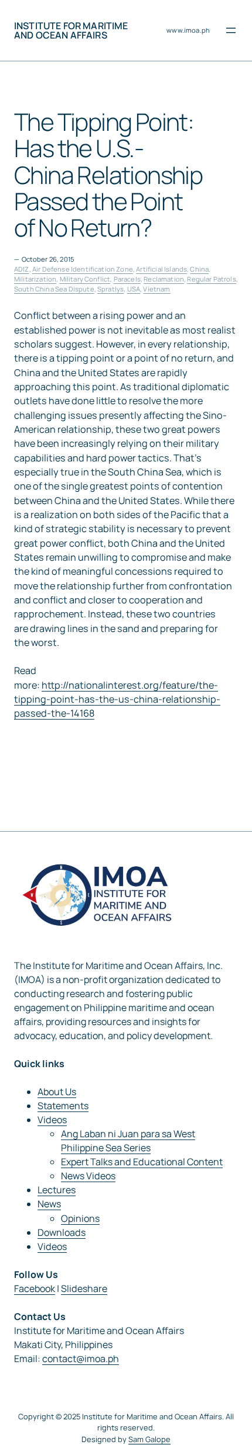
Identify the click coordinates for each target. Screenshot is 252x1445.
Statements (63, 1105)
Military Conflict (85, 279)
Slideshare (84, 1288)
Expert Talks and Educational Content (142, 1161)
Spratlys (110, 288)
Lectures (57, 1189)
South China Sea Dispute (54, 288)
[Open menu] (231, 30)
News (49, 1203)
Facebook (34, 1288)
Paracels (127, 279)
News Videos (88, 1175)
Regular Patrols (211, 279)
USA (133, 288)
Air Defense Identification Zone (82, 269)
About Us (57, 1091)
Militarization (35, 279)
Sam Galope (149, 1439)
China (199, 269)
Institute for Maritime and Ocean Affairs (71, 30)
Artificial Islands (161, 269)
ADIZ (21, 269)
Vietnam (156, 288)
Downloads (62, 1232)
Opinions (80, 1218)
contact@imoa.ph (80, 1358)
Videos (52, 1119)
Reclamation (164, 279)
